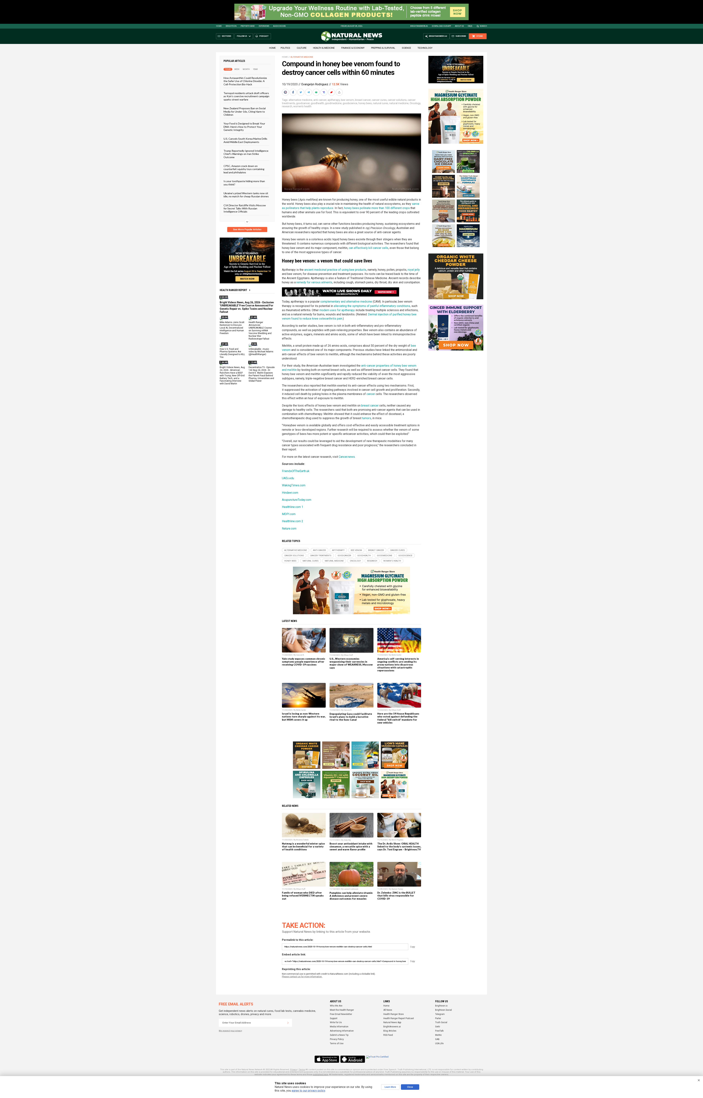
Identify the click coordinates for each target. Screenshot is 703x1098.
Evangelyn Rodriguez (314, 84)
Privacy (293, 1069)
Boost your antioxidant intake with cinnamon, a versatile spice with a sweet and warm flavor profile (351, 846)
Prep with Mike (248, 26)
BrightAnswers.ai (419, 26)
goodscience (350, 103)
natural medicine (399, 103)
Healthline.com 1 (292, 507)
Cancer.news (347, 456)
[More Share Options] (339, 92)
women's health (302, 106)
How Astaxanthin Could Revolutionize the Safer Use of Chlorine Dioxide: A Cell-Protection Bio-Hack (245, 81)
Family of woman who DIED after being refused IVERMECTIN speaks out (303, 895)
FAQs (470, 26)
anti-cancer (319, 99)
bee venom (347, 99)
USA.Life (439, 1043)
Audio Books (279, 26)
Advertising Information (342, 1031)
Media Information (339, 1026)
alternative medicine (300, 99)
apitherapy (334, 99)
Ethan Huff (348, 655)
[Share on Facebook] (293, 92)
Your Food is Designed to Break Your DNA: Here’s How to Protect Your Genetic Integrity (244, 126)
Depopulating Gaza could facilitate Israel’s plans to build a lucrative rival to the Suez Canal (351, 716)
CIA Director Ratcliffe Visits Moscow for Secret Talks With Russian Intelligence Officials (245, 208)
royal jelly (414, 269)
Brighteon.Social (443, 1010)
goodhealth (317, 103)
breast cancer (363, 99)
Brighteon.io (441, 1005)
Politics (285, 47)
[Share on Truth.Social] (324, 92)
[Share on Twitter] (301, 92)
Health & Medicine (324, 47)
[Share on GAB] (316, 92)
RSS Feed (388, 1035)
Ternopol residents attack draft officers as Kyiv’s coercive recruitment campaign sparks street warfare (246, 96)
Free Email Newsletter (341, 1014)
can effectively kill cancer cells (368, 248)
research (287, 106)
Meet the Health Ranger (342, 1010)
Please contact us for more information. (302, 976)
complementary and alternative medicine (346, 301)
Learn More (390, 1087)
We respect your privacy (230, 1031)
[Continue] (288, 1023)
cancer (371, 394)
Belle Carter (396, 655)
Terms (302, 1069)
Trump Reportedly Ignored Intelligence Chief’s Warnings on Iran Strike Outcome (246, 154)
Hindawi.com (290, 492)
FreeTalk (439, 1031)
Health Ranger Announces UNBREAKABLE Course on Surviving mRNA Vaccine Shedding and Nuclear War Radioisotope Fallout (260, 330)
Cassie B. (300, 655)
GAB (437, 1039)
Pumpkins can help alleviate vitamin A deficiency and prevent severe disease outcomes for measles (351, 895)
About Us (459, 26)
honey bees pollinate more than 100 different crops (377, 208)
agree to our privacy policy (308, 1090)
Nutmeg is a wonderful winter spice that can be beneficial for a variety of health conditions (303, 846)
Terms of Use (336, 1043)
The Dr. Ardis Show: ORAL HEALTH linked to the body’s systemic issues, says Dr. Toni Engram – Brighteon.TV (399, 846)
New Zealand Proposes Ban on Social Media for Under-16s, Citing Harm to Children (245, 111)
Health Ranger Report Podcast (398, 1018)
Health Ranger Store (393, 1014)
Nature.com (289, 528)
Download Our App (441, 26)
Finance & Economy (352, 47)
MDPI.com (288, 514)
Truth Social (441, 1022)
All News (387, 1010)
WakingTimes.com (293, 485)
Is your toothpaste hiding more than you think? (244, 183)
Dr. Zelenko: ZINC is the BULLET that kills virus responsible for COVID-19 (396, 895)
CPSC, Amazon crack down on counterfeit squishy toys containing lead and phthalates (244, 169)
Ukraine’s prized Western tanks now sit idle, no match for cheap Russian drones (246, 195)
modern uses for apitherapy (337, 310)
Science (406, 47)
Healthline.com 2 (292, 521)
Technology (425, 47)
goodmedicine (333, 103)
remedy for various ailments (314, 282)
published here (320, 1074)
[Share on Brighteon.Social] (286, 92)
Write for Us (336, 1022)
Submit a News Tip (339, 1035)
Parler (438, 1018)
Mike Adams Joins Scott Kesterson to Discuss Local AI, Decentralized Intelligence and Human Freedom (232, 328)
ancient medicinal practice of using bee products (335, 269)
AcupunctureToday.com (296, 500)
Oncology (415, 103)
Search (483, 26)
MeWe (438, 1035)
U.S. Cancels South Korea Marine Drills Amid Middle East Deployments (245, 140)
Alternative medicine (302, 57)
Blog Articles (389, 1031)
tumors (366, 418)
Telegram (440, 1014)
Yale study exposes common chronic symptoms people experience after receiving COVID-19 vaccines (303, 661)
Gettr (437, 1026)
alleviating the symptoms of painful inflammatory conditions (372, 306)
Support (333, 1018)
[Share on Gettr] (332, 92)
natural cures (380, 103)
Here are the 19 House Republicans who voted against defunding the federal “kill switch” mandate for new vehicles (398, 718)
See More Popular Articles (247, 229)
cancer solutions (397, 99)
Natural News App (392, 1022)
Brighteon (231, 26)
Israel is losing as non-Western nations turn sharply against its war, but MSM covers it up (304, 716)
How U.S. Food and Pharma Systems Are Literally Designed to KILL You (232, 353)
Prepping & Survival (383, 47)
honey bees (365, 103)
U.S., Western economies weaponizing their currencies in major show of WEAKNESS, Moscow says (351, 663)
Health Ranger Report (233, 290)
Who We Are (336, 1005)
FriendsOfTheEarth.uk (295, 471)
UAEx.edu (288, 478)
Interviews (264, 26)
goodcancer (303, 103)
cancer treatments (320, 555)
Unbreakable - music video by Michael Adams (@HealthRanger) (261, 352)
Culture (301, 47)
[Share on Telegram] (309, 92)
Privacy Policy (337, 1039)
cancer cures (379, 99)
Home (219, 26)
